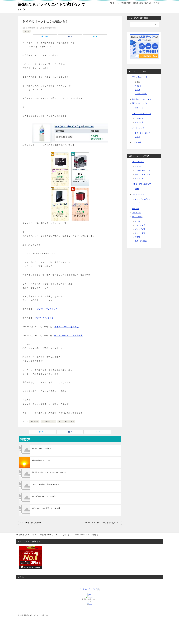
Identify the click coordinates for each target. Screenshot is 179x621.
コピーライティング (142, 170)
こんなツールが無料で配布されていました (46, 484)
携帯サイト (139, 108)
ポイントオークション (66, 422)
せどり (137, 137)
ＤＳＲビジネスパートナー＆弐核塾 (44, 496)
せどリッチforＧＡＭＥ (47, 309)
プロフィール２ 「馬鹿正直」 (42, 448)
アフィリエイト (138, 162)
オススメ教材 (137, 217)
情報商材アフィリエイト (141, 99)
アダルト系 (136, 142)
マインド (138, 86)
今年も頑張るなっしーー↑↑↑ (41, 460)
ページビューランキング (88, 589)
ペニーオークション (48, 422)
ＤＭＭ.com (34, 422)
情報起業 (135, 209)
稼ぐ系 (137, 221)
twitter (137, 189)
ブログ (137, 90)
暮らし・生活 (140, 233)
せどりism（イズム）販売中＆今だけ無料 (46, 508)
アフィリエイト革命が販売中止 (30, 523)
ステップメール (141, 94)
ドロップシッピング (142, 133)
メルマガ (138, 166)
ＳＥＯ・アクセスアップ (141, 114)
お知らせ (26, 31)
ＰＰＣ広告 (139, 122)
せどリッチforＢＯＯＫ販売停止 (68, 335)
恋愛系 (137, 237)
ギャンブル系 (140, 229)
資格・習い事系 (141, 241)
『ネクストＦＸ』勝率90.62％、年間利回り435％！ (102, 523)
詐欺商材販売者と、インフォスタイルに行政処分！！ (50, 472)
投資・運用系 (140, 225)
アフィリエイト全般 (140, 77)
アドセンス (139, 178)
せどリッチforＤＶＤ (44, 318)
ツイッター (139, 118)
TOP (38, 535)
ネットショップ (138, 128)
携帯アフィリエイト (140, 103)
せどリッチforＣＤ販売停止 (66, 327)
